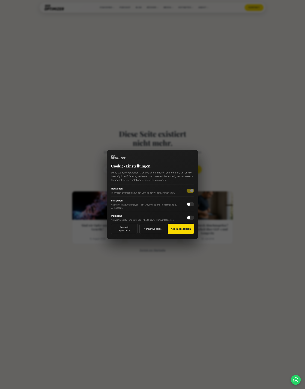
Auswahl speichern (124, 229)
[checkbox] (190, 204)
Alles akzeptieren (181, 228)
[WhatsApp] (296, 380)
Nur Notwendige (153, 228)
